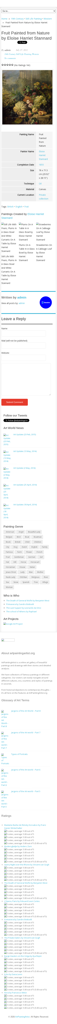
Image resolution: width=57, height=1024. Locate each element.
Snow (16, 582)
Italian (32, 567)
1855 (41, 164)
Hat (7, 562)
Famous (9, 552)
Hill (15, 562)
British (10, 206)
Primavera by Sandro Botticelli (20, 604)
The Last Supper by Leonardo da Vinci (23, 607)
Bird (19, 537)
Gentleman (19, 557)
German (31, 557)
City (7, 547)
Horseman (10, 567)
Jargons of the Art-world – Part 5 (25, 791)
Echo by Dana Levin (13, 974)
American (10, 532)
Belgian (9, 537)
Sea (7, 582)
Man (31, 572)
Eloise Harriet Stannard (43, 155)
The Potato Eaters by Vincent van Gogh (22, 937)
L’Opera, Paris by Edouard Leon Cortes (22, 901)
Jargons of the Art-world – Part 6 (25, 769)
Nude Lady (10, 577)
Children (37, 542)
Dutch (24, 547)
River (46, 577)
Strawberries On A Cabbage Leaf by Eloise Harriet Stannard (44, 253)
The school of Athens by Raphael (21, 611)
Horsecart (35, 562)
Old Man (23, 577)
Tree (36, 582)
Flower (29, 552)
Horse (23, 562)
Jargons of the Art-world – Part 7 (25, 732)
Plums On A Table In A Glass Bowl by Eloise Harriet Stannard (27, 253)
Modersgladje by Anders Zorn (18, 846)
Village (45, 582)
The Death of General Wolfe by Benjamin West (27, 600)
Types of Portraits (19, 754)
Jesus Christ (11, 572)
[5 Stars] (12, 65)
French (39, 552)
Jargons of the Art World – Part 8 (25, 710)
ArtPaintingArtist (13, 3)
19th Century (17, 18)
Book (8, 542)
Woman (9, 587)
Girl (41, 557)
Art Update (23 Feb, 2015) (24, 434)
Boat (27, 537)
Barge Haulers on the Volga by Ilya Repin (23, 956)
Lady (22, 572)
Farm (19, 552)
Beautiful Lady (34, 532)
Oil (40, 183)
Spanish (26, 582)
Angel (21, 532)
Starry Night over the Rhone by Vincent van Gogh (26, 864)
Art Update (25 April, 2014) (25, 484)
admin (8, 50)
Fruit (26, 206)
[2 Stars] (5, 65)
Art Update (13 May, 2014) (24, 451)
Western (48, 18)
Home (4, 18)
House (22, 567)
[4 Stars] (10, 65)
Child (27, 542)
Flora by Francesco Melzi (15, 992)
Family (44, 547)
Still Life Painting (34, 18)
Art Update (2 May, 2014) (24, 468)
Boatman (38, 537)
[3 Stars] (7, 65)
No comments (10, 58)
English (19, 206)
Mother (40, 572)
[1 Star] (2, 65)
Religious (35, 577)
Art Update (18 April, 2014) (25, 504)
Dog (15, 547)
